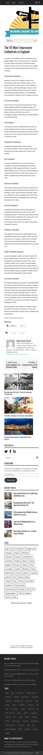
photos (26, 573)
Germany (16, 565)
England (17, 557)
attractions (20, 549)
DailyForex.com (14, 647)
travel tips (21, 589)
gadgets (8, 565)
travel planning (10, 589)
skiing (20, 577)
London (17, 569)
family (24, 561)
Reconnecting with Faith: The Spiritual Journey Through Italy (18, 393)
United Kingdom (10, 593)
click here (14, 746)
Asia (12, 549)
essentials (8, 561)
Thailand (8, 581)
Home (7, 2)
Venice (7, 597)
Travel (21, 581)
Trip (28, 589)
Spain (27, 577)
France (31, 561)
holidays (25, 565)
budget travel (31, 549)
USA (20, 593)
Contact (21, 2)
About (14, 2)
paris (19, 573)
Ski (15, 577)
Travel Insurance (19, 585)
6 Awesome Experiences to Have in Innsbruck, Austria (17, 438)
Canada (16, 553)
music (33, 569)
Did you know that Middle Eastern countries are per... (25, 513)
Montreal (25, 569)
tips (15, 581)
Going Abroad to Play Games (29, 366)
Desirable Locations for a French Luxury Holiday (18, 415)
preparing (34, 573)
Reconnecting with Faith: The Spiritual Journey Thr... (24, 503)
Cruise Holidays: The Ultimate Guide (13, 366)
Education (8, 557)
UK (33, 589)
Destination (25, 553)
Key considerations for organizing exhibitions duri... (25, 494)
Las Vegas (8, 569)
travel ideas (29, 581)
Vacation (27, 593)
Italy (32, 565)
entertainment (27, 557)
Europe (13, 333)
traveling (8, 585)
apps (7, 549)
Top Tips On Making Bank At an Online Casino (24, 522)
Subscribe (11, 480)
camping (8, 553)
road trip (8, 577)
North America (10, 573)
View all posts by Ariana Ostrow (17, 354)
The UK (22, 333)
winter (15, 597)
